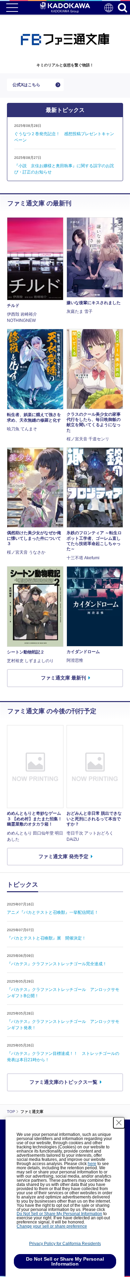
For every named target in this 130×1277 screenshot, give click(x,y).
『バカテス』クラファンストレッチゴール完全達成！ (57, 963)
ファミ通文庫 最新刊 (63, 678)
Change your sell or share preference (52, 1226)
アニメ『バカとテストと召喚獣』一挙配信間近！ (52, 912)
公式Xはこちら (26, 84)
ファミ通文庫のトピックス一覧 (63, 1082)
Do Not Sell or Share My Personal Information (59, 1214)
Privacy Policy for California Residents (65, 1243)
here (92, 1164)
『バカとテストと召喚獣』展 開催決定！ (46, 938)
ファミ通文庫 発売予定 (63, 856)
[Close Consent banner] (118, 1122)
